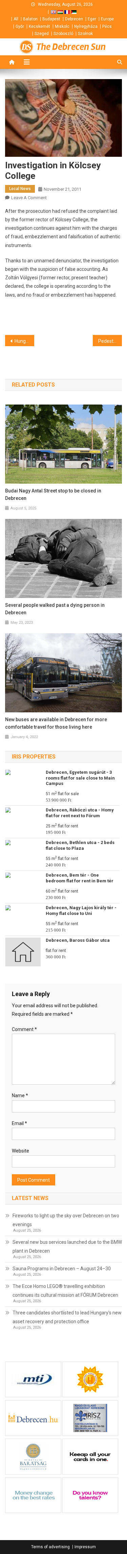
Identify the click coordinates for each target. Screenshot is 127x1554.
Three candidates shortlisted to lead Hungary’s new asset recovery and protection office (67, 1317)
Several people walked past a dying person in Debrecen (55, 608)
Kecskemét (39, 26)
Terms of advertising (50, 1546)
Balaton (30, 19)
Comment (24, 1029)
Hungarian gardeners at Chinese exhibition (24, 341)
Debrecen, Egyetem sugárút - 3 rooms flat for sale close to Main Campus (80, 778)
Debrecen (74, 19)
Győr (20, 26)
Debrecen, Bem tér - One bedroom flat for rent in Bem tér (79, 878)
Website (20, 1151)
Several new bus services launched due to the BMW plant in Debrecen (67, 1246)
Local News (20, 188)
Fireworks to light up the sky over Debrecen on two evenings (66, 1220)
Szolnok (85, 33)
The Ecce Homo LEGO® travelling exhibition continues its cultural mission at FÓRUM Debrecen (65, 1291)
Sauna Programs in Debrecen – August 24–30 (62, 1268)
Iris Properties (34, 756)
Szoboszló (63, 33)
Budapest (51, 19)
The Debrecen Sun (71, 47)
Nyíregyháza (86, 26)
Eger (92, 19)
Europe (107, 19)
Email (19, 1123)
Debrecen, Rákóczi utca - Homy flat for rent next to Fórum (80, 812)
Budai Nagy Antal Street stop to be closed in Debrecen (53, 494)
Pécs (107, 26)
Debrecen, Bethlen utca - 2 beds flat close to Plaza (80, 845)
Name (20, 1095)
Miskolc (62, 26)
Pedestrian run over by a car (110, 341)
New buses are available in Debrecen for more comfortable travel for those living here (56, 723)
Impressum (85, 1546)
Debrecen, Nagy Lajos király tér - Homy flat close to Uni (81, 910)
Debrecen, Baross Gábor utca (78, 940)
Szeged (42, 33)
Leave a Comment (29, 197)
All (16, 19)
